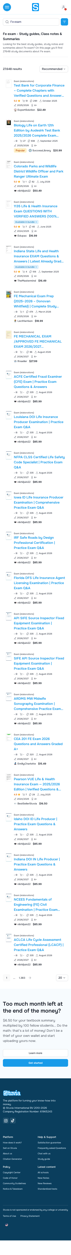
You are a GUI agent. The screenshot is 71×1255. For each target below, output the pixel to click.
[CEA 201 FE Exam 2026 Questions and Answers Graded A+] (9, 737)
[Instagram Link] (6, 1121)
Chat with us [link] (44, 1153)
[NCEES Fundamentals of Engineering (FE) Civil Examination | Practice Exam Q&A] (9, 898)
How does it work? (12, 1142)
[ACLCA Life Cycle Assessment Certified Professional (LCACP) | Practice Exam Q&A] (9, 938)
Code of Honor (10, 1178)
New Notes (43, 1178)
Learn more (35, 1053)
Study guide (44, 1159)
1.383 (22, 977)
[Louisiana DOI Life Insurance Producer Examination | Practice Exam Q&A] (9, 415)
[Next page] (29, 977)
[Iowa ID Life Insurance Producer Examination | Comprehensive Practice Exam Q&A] (9, 496)
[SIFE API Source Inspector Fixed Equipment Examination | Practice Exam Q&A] (9, 657)
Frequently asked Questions (52, 1148)
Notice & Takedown (13, 1188)
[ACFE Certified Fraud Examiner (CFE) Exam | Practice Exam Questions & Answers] (9, 375)
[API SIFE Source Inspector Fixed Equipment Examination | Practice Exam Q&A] (9, 616)
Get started (36, 1063)
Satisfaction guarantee (49, 1142)
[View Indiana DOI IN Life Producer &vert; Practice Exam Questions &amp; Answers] (35, 869)
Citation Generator (12, 1159)
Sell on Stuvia (10, 1148)
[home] (35, 7)
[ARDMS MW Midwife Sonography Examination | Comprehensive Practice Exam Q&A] (9, 697)
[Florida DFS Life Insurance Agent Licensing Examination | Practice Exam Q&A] (9, 576)
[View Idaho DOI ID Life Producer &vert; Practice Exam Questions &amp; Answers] (35, 829)
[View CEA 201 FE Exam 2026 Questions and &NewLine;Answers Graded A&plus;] (35, 748)
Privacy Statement (30, 1216)
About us (7, 1153)
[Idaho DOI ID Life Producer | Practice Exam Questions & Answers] (9, 817)
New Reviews (45, 1183)
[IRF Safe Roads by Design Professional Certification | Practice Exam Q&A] (9, 536)
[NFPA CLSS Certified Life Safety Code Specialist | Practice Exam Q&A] (9, 455)
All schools (43, 1172)
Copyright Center (11, 1172)
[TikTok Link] (13, 1121)
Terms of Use (9, 1216)
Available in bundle (25, 222)
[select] (54, 69)
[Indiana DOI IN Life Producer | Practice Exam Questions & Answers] (9, 857)
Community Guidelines (14, 1183)
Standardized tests (47, 1188)
